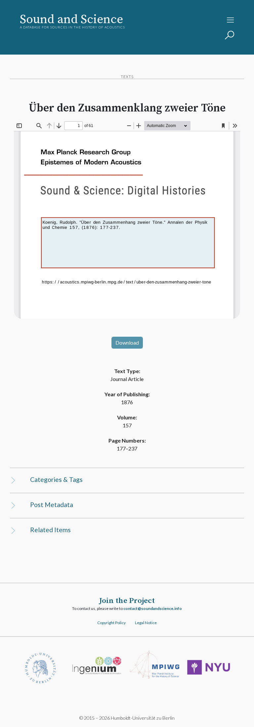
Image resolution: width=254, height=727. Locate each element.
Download (127, 342)
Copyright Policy (111, 622)
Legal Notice (146, 622)
